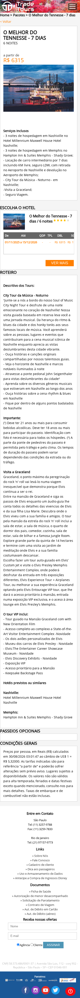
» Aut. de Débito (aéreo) (40, 914)
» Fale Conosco (40, 860)
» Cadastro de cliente (40, 865)
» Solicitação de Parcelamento (40, 900)
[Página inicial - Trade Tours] (17, 10)
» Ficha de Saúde (40, 891)
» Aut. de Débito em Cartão (40, 909)
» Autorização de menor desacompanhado (40, 896)
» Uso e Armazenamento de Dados (40, 874)
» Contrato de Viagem (40, 905)
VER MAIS (59, 263)
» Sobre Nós (40, 856)
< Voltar (5, 21)
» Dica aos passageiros (40, 869)
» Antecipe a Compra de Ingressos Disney (40, 878)
